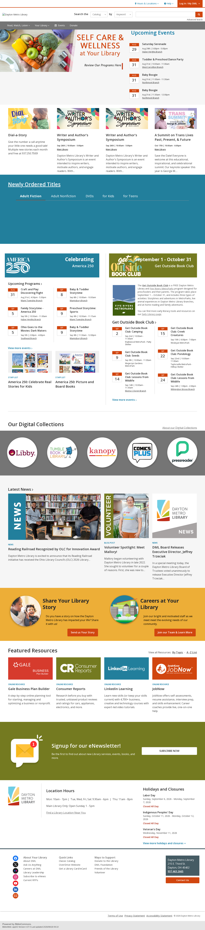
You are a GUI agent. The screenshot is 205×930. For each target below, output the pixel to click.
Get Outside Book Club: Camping (136, 329)
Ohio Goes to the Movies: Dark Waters (33, 328)
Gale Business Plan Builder (29, 689)
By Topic (177, 652)
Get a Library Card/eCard (73, 868)
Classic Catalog (67, 860)
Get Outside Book (133, 322)
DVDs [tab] (90, 196)
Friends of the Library (106, 868)
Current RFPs (30, 880)
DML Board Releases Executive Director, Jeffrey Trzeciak (172, 551)
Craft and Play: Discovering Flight (32, 291)
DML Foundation (103, 864)
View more (19, 348)
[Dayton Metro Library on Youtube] (15, 883)
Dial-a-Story (17, 135)
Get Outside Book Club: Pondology (182, 352)
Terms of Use (115, 915)
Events (61, 25)
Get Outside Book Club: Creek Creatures (182, 331)
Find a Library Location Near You (66, 812)
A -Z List (192, 652)
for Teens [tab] (130, 196)
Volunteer (99, 872)
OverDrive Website (69, 864)
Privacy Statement (134, 915)
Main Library (62, 149)
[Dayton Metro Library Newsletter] (15, 895)
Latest (19, 489)
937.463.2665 (175, 871)
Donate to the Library (106, 860)
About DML (29, 860)
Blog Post (109, 542)
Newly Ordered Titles (34, 184)
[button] (146, 3)
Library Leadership (33, 872)
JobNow (158, 689)
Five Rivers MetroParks (162, 288)
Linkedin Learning (118, 689)
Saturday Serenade (154, 44)
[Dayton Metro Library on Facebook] (15, 858)
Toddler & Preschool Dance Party (163, 59)
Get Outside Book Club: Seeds (136, 353)
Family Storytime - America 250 (32, 309)
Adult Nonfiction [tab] (63, 196)
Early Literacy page (151, 314)
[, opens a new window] (22, 469)
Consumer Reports (70, 689)
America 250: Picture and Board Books (74, 384)
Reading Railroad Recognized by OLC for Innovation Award (54, 549)
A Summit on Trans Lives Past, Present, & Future (174, 137)
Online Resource (16, 684)
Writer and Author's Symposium (72, 137)
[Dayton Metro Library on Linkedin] (15, 889)
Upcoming (24, 283)
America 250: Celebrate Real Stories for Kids (29, 384)
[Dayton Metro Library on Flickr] (15, 870)
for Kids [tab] (108, 196)
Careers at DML (32, 868)
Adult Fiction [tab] (30, 196)
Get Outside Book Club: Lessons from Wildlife (136, 377)
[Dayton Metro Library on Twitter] (15, 864)
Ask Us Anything (32, 864)
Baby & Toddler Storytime (79, 291)
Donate (74, 25)
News (10, 544)
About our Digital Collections (179, 428)
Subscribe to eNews (34, 876)
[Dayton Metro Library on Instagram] (15, 877)
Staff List (13, 377)
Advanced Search (195, 19)
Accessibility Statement (159, 915)
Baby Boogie (150, 75)
